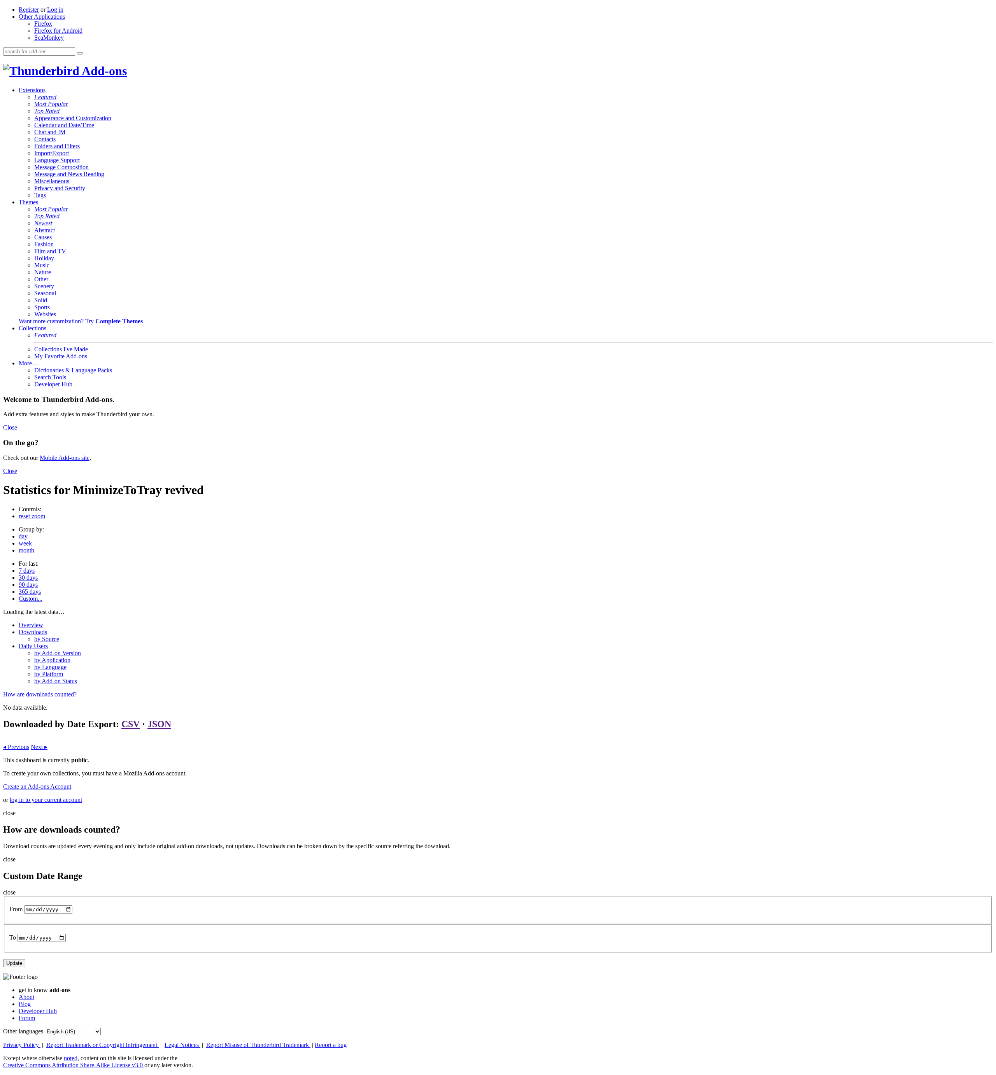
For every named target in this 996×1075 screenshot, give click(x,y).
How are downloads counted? (40, 694)
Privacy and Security (59, 188)
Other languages (23, 1031)
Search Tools (50, 377)
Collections (32, 328)
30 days (28, 577)
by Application (52, 660)
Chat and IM (49, 132)
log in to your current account (46, 799)
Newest (43, 223)
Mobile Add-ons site (64, 457)
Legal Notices (182, 1045)
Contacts (45, 139)
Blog (25, 1004)
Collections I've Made (61, 349)
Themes (28, 202)
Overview (31, 625)
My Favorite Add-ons (60, 356)
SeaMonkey (49, 37)
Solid (40, 300)
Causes (43, 237)
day (23, 536)
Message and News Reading (69, 174)
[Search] (80, 53)
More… (28, 363)
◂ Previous (16, 747)
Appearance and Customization (72, 118)
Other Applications (42, 16)
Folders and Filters (57, 146)
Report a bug (331, 1045)
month (26, 550)
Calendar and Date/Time (64, 125)
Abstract (44, 230)
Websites (45, 314)
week (25, 543)
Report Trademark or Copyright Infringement (102, 1045)
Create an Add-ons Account (37, 786)
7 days (27, 570)
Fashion (44, 244)
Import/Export (51, 153)
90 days (28, 584)
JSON (159, 724)
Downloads (33, 632)
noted (70, 1058)
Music (41, 265)
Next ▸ (39, 747)
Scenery (44, 286)
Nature (42, 272)
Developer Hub (53, 384)
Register (29, 9)
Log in (55, 9)
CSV (130, 724)
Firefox (43, 23)
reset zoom (32, 516)
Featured (45, 97)
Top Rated (47, 111)
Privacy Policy (21, 1045)
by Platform (48, 674)
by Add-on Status (55, 681)
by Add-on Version (57, 653)
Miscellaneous (51, 181)
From (16, 909)
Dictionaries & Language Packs (73, 370)
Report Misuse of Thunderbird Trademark (258, 1045)
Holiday (44, 258)
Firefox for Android (58, 30)
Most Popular (51, 104)
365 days (30, 591)
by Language (50, 667)
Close (10, 427)
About (26, 997)
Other (41, 279)
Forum (27, 1018)
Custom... (30, 598)
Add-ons (103, 71)
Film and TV (50, 251)
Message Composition (61, 167)
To (12, 937)
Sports (42, 307)
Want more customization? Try (81, 321)
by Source (46, 639)
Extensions (32, 90)
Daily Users (33, 646)
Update (14, 963)
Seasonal (45, 293)
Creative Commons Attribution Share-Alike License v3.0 (73, 1065)
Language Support (57, 160)
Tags (40, 195)
